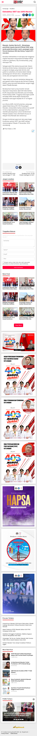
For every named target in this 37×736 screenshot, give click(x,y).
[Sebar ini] (23, 15)
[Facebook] (16, 167)
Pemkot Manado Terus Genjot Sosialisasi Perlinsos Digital (9, 223)
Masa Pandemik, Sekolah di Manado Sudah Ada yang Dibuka (21, 680)
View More (18, 325)
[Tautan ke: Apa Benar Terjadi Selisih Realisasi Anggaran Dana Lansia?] (6, 690)
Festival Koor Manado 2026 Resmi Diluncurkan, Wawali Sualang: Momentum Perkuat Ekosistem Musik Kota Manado (10, 193)
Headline (5, 15)
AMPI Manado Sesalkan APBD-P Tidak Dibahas (21, 671)
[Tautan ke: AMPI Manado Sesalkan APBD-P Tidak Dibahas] (6, 673)
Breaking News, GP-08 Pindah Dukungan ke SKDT (26, 173)
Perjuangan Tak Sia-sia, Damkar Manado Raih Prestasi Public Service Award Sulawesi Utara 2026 (26, 208)
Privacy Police (5, 733)
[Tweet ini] (26, 15)
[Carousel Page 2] (16, 719)
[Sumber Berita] (19, 2)
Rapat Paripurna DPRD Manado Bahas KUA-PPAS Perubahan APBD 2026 (26, 193)
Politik (12, 15)
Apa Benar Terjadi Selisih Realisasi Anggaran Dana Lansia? (20, 688)
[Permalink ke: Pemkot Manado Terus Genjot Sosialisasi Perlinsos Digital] (10, 216)
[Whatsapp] (32, 15)
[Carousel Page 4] (20, 719)
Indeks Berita (13, 733)
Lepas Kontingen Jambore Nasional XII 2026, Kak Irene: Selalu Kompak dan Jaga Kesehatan (26, 223)
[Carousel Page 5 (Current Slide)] (22, 719)
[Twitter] (20, 167)
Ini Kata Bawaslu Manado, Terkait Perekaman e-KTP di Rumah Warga (20, 663)
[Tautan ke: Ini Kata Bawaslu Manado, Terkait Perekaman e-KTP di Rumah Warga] (6, 665)
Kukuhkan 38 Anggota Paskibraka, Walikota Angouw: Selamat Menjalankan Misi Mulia (9, 208)
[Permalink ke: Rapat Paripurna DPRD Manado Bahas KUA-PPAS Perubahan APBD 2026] (27, 187)
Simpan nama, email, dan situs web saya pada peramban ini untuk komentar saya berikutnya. (16, 263)
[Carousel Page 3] (18, 719)
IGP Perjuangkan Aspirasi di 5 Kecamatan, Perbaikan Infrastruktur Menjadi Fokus (17, 714)
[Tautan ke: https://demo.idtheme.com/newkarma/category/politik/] (34, 699)
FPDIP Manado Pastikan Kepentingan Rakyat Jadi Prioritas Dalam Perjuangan (22, 654)
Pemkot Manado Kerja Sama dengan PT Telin (9, 173)
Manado (9, 15)
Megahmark (25, 732)
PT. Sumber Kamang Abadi (8, 732)
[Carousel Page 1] (14, 719)
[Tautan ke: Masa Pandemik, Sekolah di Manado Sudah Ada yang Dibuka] (6, 682)
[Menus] (2, 2)
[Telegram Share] (29, 15)
